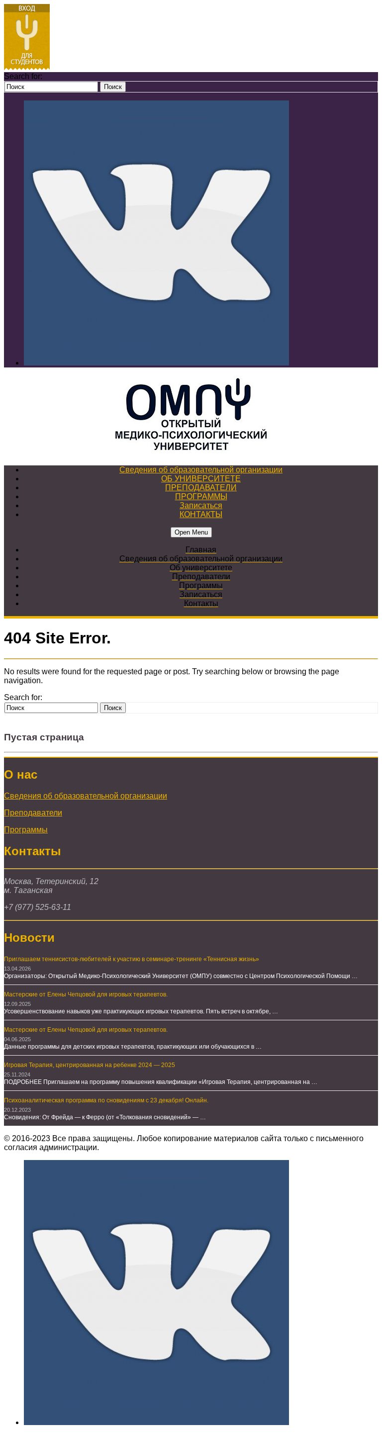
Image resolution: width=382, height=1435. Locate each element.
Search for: (23, 76)
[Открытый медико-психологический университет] (191, 415)
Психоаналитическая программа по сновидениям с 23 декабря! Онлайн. (106, 1100)
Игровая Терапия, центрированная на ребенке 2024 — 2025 (89, 1065)
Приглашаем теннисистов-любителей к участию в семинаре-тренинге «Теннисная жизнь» (131, 959)
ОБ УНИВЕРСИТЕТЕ (201, 478)
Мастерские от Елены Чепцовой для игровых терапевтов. (86, 994)
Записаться (201, 505)
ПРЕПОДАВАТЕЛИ (201, 487)
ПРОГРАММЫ (201, 496)
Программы (26, 829)
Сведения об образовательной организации (201, 469)
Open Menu (191, 532)
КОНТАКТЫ (201, 514)
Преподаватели (33, 812)
